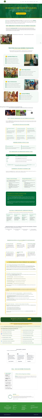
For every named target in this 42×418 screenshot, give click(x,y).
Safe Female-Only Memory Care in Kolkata (6, 333)
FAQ (13, 408)
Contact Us (37, 1)
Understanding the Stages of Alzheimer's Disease (28, 339)
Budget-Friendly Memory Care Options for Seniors (28, 330)
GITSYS (37, 414)
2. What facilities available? (7, 375)
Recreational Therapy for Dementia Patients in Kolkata (7, 330)
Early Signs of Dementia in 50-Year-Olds (27, 337)
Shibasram (34, 20)
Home (20, 1)
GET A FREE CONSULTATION (21, 13)
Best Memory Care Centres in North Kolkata (6, 335)
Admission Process (31, 1)
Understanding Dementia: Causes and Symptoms (7, 339)
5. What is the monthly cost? (8, 380)
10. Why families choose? (8, 388)
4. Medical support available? (7, 378)
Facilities (25, 1)
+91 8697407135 (23, 407)
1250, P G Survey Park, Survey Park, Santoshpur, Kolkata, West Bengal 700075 (34, 408)
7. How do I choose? (8, 383)
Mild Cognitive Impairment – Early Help (6, 337)
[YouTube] (24, 409)
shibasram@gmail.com (24, 408)
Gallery (34, 1)
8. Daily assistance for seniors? (8, 385)
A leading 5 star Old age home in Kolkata (12, 350)
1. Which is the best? (8, 373)
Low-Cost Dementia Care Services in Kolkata (27, 333)
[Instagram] (23, 409)
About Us (23, 1)
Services (28, 1)
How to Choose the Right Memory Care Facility (27, 335)
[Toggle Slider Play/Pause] (40, 42)
